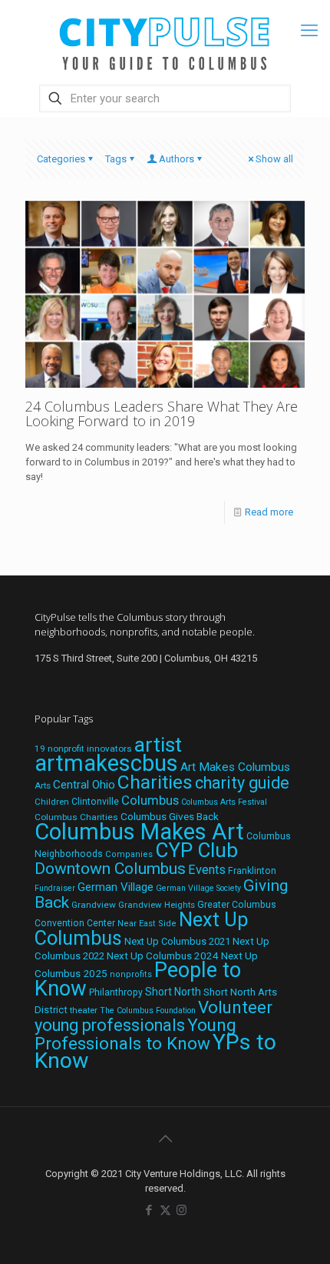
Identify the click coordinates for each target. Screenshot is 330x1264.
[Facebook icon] (149, 1210)
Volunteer (235, 1007)
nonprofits (131, 974)
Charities (155, 782)
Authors (176, 159)
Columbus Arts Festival (224, 802)
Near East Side (147, 924)
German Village (115, 887)
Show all (274, 159)
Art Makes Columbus (235, 767)
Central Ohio (84, 785)
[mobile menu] (309, 31)
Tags (116, 159)
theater (83, 1010)
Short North (173, 992)
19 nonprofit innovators (83, 748)
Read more (269, 512)
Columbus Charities (76, 817)
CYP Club (196, 850)
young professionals (110, 1025)
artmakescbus (106, 763)
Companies (129, 854)
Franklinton (252, 870)
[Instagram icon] (181, 1210)
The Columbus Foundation (148, 1011)
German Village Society (198, 888)
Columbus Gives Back (169, 816)
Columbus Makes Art (139, 832)
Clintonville (95, 801)
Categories (61, 159)
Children (52, 801)
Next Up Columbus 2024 (163, 955)
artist (158, 744)
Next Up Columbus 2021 (177, 941)
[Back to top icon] (165, 1138)
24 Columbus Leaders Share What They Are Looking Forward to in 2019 (161, 413)
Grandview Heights (156, 904)
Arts (43, 785)
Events (207, 869)
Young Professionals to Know (135, 1034)
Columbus (150, 800)
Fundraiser (55, 888)
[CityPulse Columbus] (165, 40)
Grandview (93, 904)
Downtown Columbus (110, 868)
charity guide (242, 782)
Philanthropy (116, 992)
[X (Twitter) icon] (165, 1210)
